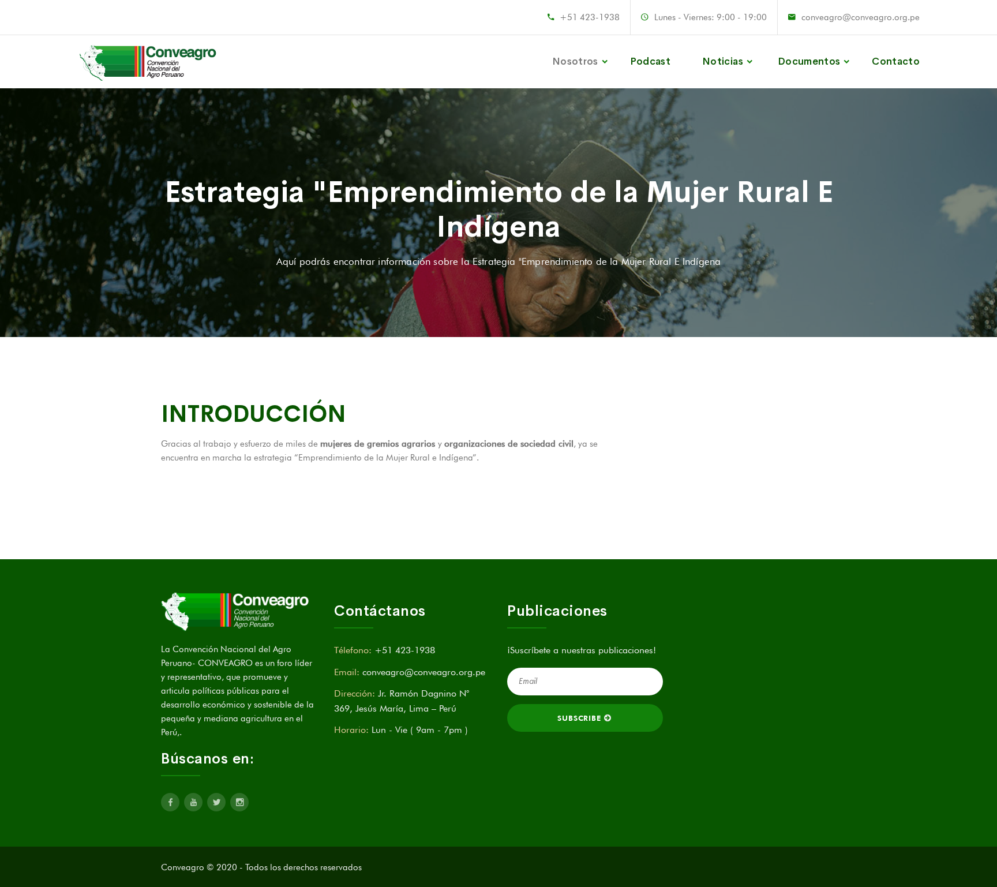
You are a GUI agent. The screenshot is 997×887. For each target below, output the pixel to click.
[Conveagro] (149, 62)
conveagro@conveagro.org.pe (860, 17)
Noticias (722, 61)
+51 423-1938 (590, 17)
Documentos (809, 61)
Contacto (896, 61)
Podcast (650, 61)
